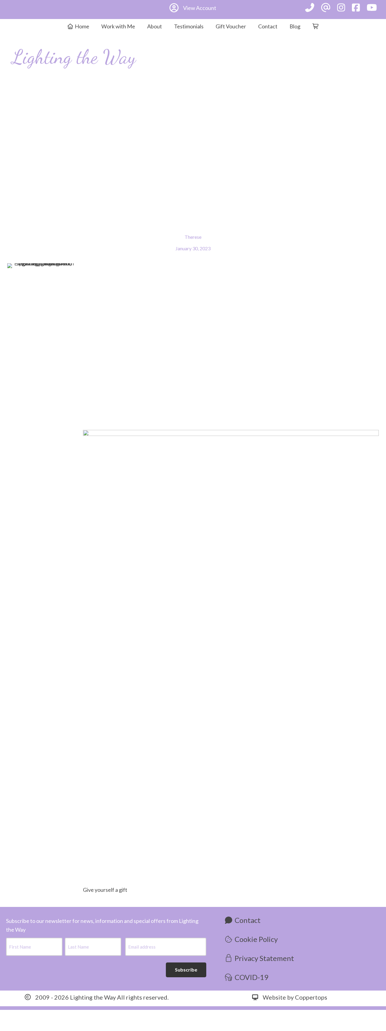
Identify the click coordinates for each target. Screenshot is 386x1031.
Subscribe (186, 969)
